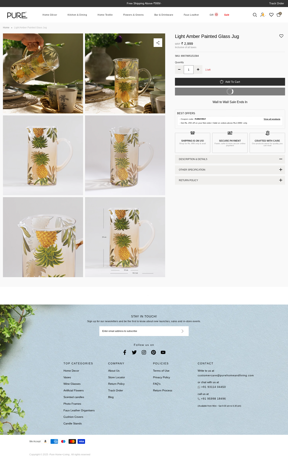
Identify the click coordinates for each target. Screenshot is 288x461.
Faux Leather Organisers (79, 410)
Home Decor (71, 370)
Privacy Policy (161, 377)
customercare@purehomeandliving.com (224, 375)
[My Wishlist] (271, 15)
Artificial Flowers (73, 390)
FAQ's (156, 383)
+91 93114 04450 (213, 386)
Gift (212, 14)
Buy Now (205, 90)
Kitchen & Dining (77, 14)
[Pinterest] (153, 353)
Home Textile (105, 14)
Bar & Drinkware (163, 14)
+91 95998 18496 (213, 398)
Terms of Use (161, 370)
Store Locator (116, 377)
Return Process (162, 390)
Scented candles (73, 397)
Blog (111, 397)
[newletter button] (178, 331)
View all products (272, 119)
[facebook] (124, 353)
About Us (114, 370)
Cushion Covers (73, 416)
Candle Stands (72, 423)
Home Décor (50, 14)
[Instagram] (143, 353)
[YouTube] (163, 353)
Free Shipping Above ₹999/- (144, 3)
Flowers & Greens (133, 14)
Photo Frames (72, 403)
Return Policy (116, 383)
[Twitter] (134, 353)
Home (6, 27)
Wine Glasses (72, 383)
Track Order (276, 3)
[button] (281, 37)
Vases (67, 377)
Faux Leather (191, 14)
